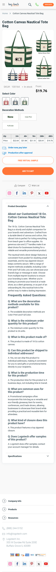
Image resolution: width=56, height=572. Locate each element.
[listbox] (28, 102)
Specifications (15, 456)
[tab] (28, 207)
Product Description (17, 206)
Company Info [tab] (14, 501)
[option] (6, 101)
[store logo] (13, 4)
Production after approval (20, 153)
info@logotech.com (16, 533)
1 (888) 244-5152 (37, 5)
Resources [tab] (13, 518)
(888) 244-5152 (14, 528)
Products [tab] (12, 509)
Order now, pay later (17, 147)
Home (5, 13)
